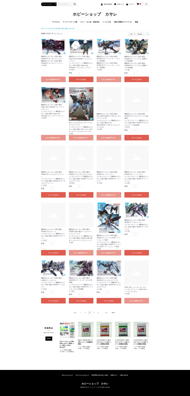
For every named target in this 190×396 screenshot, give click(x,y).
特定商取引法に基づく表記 (100, 375)
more (49, 338)
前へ (75, 312)
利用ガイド (114, 375)
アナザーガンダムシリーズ (64, 28)
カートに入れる (81, 79)
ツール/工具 (107, 22)
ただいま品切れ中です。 (53, 79)
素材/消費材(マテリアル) (123, 22)
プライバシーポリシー (82, 375)
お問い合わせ (124, 375)
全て (42, 28)
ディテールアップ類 (70, 22)
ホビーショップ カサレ (95, 14)
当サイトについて (67, 375)
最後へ (114, 312)
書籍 (136, 22)
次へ (106, 312)
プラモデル (56, 22)
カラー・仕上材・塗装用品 (89, 22)
